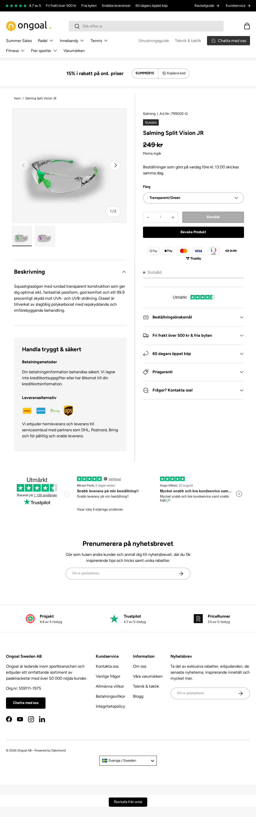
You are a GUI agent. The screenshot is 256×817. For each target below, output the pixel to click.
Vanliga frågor (108, 676)
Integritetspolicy (110, 706)
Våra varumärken (147, 676)
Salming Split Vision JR (40, 98)
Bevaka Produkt (193, 232)
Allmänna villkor (110, 686)
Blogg (138, 696)
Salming (149, 114)
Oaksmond (58, 750)
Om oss (139, 666)
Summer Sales (19, 40)
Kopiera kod (176, 73)
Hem (17, 98)
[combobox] (146, 26)
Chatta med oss (25, 703)
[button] (247, 26)
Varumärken (74, 50)
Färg (146, 187)
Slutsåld (213, 217)
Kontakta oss (107, 666)
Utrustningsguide (153, 40)
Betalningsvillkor (110, 696)
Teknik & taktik (188, 40)
